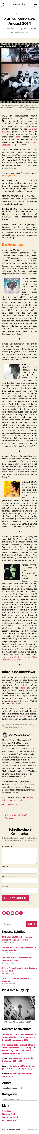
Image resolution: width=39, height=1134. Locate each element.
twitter (5, 800)
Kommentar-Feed (10, 1117)
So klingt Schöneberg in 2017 (15, 1040)
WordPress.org (9, 1120)
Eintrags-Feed (8, 1114)
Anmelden (6, 1111)
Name (5, 867)
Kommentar (7, 847)
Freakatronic (19, 725)
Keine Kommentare (21, 32)
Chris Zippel (9, 725)
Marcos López (19, 4)
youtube (12, 800)
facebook (30, 797)
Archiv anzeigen (9, 804)
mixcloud (23, 800)
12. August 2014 (30, 29)
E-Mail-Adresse (8, 877)
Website (5, 886)
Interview (8, 727)
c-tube (19, 14)
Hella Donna (29, 725)
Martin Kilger (17, 727)
